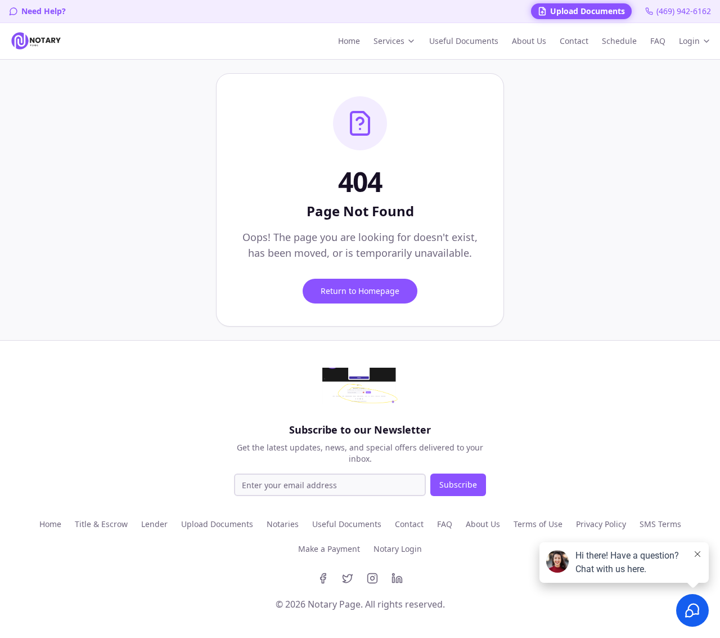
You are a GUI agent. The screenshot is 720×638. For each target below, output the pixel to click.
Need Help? (43, 11)
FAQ (657, 40)
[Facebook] (322, 578)
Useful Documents (463, 40)
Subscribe (458, 484)
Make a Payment (329, 548)
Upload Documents (587, 11)
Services (389, 40)
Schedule (619, 40)
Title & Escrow (101, 524)
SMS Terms (660, 524)
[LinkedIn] (397, 578)
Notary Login (398, 548)
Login (689, 40)
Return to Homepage (360, 290)
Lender (154, 524)
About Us (529, 40)
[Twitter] (347, 578)
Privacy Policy (601, 524)
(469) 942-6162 (683, 11)
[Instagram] (372, 578)
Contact (574, 40)
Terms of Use (538, 524)
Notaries (283, 524)
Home (349, 40)
